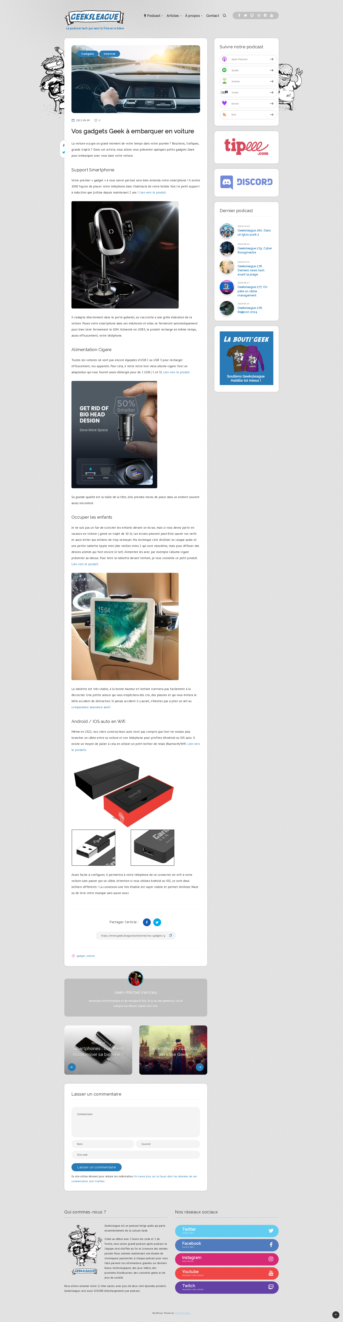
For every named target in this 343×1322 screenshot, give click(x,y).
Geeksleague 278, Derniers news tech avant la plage (251, 270)
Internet (110, 53)
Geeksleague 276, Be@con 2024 (250, 310)
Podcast (153, 16)
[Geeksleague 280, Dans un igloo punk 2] (227, 231)
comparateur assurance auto (90, 707)
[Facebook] (239, 15)
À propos (192, 16)
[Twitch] (252, 15)
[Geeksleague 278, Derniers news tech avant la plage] (227, 266)
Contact (212, 16)
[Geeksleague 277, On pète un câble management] (227, 287)
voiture (90, 956)
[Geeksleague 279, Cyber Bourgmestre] (227, 248)
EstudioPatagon (183, 1313)
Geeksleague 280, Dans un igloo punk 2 (254, 232)
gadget (81, 956)
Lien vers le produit (152, 192)
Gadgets (87, 53)
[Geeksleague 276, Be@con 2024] (227, 308)
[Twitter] (245, 15)
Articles (173, 16)
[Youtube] (271, 15)
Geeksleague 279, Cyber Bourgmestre (255, 250)
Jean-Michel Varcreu (135, 992)
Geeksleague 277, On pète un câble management (252, 291)
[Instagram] (258, 15)
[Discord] (265, 15)
